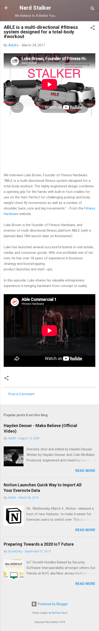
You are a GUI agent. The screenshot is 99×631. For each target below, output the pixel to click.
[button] (92, 28)
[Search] (92, 9)
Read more (85, 471)
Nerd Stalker (35, 8)
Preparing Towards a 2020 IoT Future (39, 544)
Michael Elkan (59, 612)
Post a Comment (21, 394)
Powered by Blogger (52, 604)
